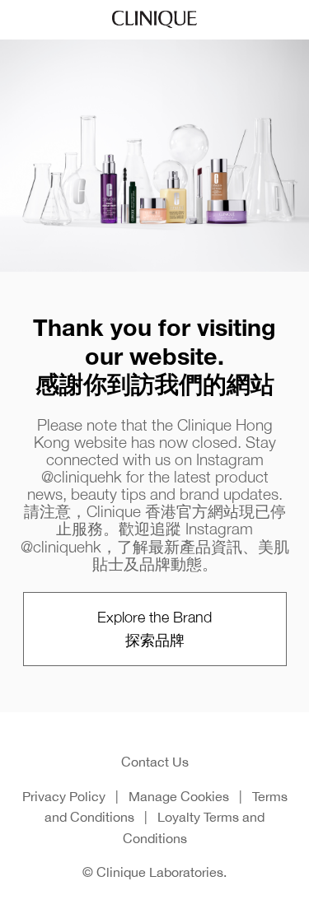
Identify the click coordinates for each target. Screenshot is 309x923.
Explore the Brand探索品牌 (154, 628)
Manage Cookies (179, 796)
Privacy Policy (63, 796)
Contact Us (155, 761)
